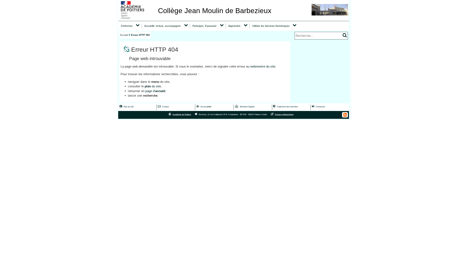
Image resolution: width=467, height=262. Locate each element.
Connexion (318, 107)
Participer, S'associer (204, 25)
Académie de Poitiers (182, 114)
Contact (163, 107)
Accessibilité (203, 107)
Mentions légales (245, 107)
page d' (155, 91)
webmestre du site (262, 66)
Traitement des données (285, 107)
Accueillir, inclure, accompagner (162, 25)
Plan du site (126, 107)
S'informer (127, 25)
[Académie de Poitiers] (137, 17)
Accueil (124, 35)
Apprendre (234, 25)
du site (153, 86)
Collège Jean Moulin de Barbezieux (214, 11)
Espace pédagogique (284, 114)
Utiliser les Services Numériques (271, 25)
